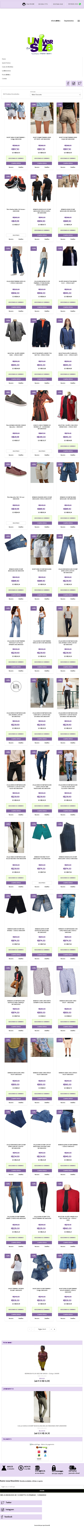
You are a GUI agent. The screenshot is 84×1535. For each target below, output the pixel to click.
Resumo (11, 167)
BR (49, 1525)
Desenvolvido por (38, 1525)
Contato (4, 78)
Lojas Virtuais (46, 1525)
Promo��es (6, 75)
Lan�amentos (6, 71)
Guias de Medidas (7, 67)
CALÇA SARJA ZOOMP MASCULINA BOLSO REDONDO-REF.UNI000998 (42, 1428)
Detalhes (21, 167)
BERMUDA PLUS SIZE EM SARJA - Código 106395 (42, 1376)
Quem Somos (6, 63)
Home (4, 59)
